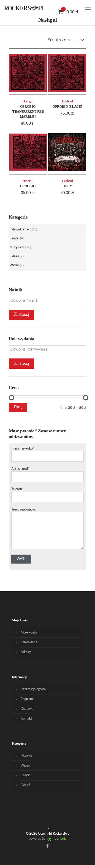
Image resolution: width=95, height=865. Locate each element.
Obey (67, 186)
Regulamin (28, 699)
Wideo (14, 265)
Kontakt (26, 718)
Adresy (26, 652)
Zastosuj (21, 314)
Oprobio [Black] (67, 106)
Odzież (14, 256)
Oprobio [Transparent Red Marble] (28, 112)
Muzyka (15, 247)
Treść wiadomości (23, 509)
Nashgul (27, 101)
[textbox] (48, 300)
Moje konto (29, 632)
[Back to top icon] (47, 828)
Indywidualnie (19, 229)
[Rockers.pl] (24, 8)
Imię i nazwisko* (22, 448)
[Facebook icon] (48, 846)
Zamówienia (29, 642)
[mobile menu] (87, 7)
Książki (14, 238)
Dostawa (27, 709)
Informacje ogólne (33, 689)
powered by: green (47, 838)
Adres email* (20, 469)
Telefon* (17, 489)
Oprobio (27, 186)
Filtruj (18, 407)
